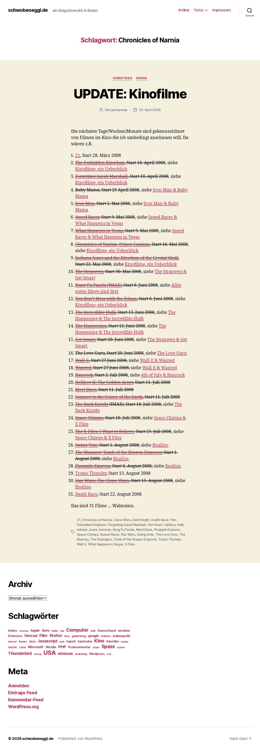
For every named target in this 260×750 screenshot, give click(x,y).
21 (77, 155)
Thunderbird (20, 653)
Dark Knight (141, 520)
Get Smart (85, 339)
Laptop (124, 641)
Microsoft (35, 647)
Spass (141, 78)
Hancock (84, 375)
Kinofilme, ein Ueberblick (101, 169)
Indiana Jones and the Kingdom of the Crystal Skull (126, 258)
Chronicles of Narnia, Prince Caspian (112, 244)
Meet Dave (85, 390)
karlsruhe (85, 641)
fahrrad (30, 636)
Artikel (183, 10)
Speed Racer (87, 217)
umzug (37, 654)
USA (49, 652)
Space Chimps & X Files (98, 438)
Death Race (86, 494)
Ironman (105, 530)
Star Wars (128, 534)
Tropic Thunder (90, 473)
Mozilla (51, 647)
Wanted (83, 368)
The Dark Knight (91, 404)
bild (62, 631)
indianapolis (122, 636)
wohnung (81, 653)
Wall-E (82, 360)
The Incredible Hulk (95, 312)
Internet (12, 641)
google (93, 636)
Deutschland (107, 630)
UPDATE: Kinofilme (130, 93)
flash (67, 636)
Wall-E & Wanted (157, 360)
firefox (56, 635)
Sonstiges (122, 78)
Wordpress (97, 653)
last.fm (12, 647)
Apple (35, 630)
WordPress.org (23, 706)
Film (173, 520)
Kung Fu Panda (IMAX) (98, 285)
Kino (99, 641)
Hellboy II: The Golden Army (104, 382)
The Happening (90, 326)
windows (65, 654)
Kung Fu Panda (123, 530)
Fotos (199, 10)
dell (93, 630)
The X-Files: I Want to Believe (104, 431)
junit (62, 641)
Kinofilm (112, 641)
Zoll (109, 654)
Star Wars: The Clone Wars (102, 480)
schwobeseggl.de (28, 10)
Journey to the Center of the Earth (109, 397)
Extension (15, 636)
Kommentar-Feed (25, 699)
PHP (62, 646)
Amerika (23, 631)
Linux (22, 647)
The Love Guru (172, 353)
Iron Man (84, 203)
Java (32, 641)
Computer (77, 630)
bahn (55, 630)
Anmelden (18, 685)
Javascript (47, 641)
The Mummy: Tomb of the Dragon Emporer (118, 452)
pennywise (119, 110)
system (121, 647)
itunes (23, 641)
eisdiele (124, 630)
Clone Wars (122, 520)
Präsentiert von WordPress (80, 738)
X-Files (130, 544)
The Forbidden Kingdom (100, 163)
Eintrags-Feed (22, 692)
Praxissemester (79, 647)
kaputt (71, 641)
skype (96, 647)
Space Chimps (89, 418)
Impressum (221, 10)
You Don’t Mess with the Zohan (106, 299)
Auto (46, 630)
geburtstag (79, 636)
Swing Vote (86, 445)
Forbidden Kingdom (91, 525)
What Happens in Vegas (99, 231)
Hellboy (170, 525)
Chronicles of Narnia (97, 520)
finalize (160, 445)
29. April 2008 (149, 110)
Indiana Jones (87, 530)
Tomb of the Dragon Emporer (135, 539)
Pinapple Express (92, 466)
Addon (12, 630)
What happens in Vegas (105, 544)
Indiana (105, 636)
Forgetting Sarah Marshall (101, 176)
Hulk (180, 525)
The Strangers (89, 271)
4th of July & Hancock (163, 375)
